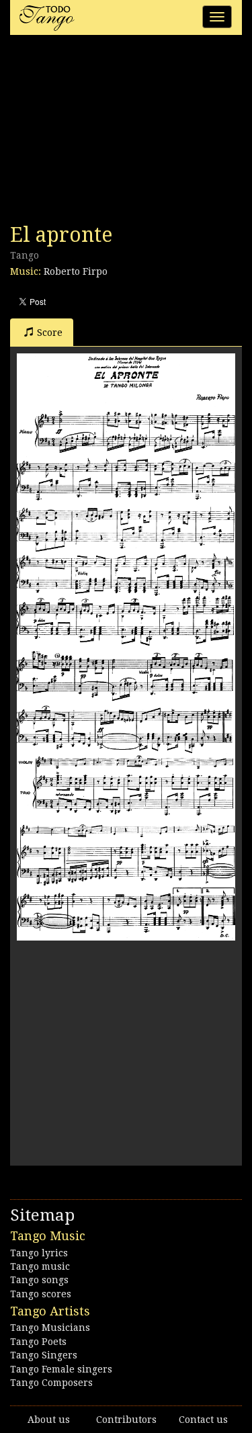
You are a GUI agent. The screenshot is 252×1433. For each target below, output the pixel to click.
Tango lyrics (39, 1253)
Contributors (126, 1419)
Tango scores (40, 1294)
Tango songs (39, 1279)
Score (49, 332)
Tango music (40, 1266)
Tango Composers (51, 1382)
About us (49, 1419)
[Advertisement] (111, 133)
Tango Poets (38, 1341)
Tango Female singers (61, 1369)
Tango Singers (43, 1355)
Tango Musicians (50, 1327)
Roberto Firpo (76, 271)
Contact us (203, 1419)
